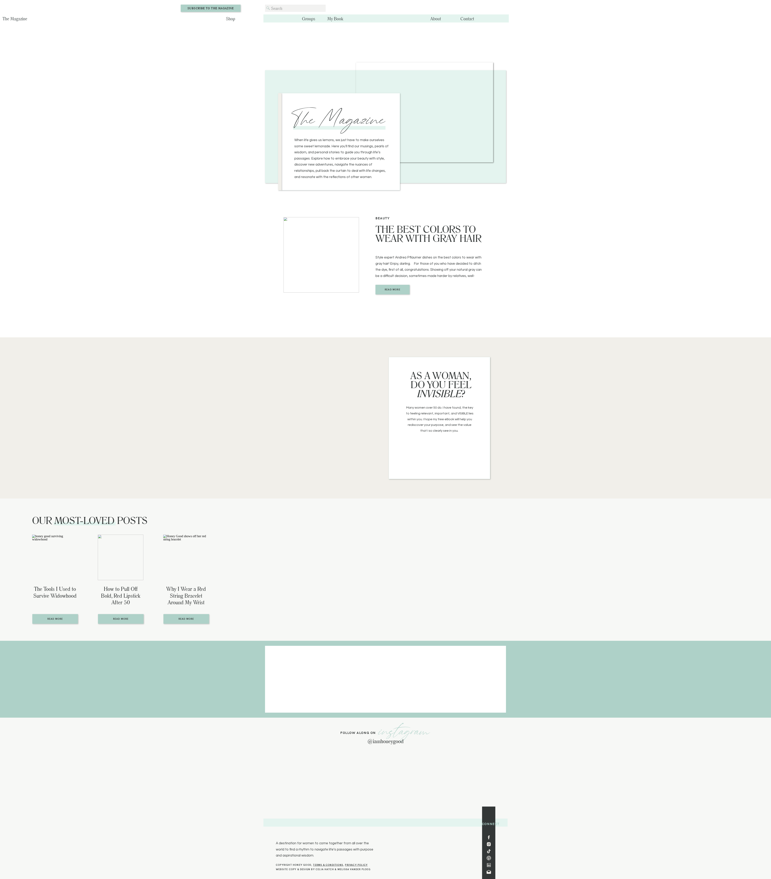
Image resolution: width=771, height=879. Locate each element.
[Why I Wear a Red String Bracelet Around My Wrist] (186, 557)
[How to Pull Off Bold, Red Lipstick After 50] (120, 557)
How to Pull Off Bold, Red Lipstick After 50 (120, 595)
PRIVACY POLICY (356, 864)
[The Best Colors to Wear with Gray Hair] (321, 255)
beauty (382, 218)
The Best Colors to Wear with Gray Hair (428, 233)
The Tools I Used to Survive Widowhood (54, 592)
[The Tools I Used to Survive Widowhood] (55, 557)
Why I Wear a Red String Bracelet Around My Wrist (186, 595)
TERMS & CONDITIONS (328, 864)
